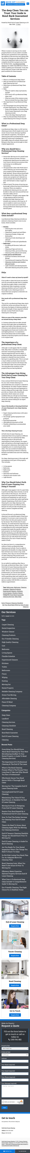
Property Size (6, 1046)
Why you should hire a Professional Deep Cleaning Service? (14, 82)
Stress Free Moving (9, 695)
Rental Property (8, 688)
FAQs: (5, 89)
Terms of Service (23, 1141)
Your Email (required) (8, 1071)
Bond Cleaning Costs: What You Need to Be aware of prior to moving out (13, 865)
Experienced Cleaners (9, 591)
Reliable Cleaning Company (12, 691)
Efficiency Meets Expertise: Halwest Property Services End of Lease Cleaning (14, 873)
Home (3, 1144)
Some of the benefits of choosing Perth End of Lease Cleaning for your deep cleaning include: (16, 111)
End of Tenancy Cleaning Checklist (12, 603)
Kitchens (20, 591)
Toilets (4, 667)
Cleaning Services (8, 597)
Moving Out (6, 684)
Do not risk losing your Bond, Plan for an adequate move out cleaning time (15, 857)
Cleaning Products (15, 589)
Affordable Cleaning (9, 698)
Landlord (5, 719)
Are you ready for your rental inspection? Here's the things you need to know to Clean (15, 849)
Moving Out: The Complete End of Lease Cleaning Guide (14, 787)
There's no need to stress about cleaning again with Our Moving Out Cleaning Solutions (14, 827)
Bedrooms (17, 587)
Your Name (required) (8, 1064)
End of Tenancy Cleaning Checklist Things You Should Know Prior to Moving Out (15, 835)
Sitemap (11, 1142)
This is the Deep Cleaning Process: (15, 115)
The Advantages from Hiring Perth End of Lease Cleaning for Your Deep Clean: (15, 106)
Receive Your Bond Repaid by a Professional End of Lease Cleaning (15, 812)
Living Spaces (7, 593)
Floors (4, 674)
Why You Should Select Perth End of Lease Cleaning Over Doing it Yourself (14, 117)
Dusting (5, 681)
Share (18, 24)
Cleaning (5, 740)
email (7, 616)
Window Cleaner (17, 593)
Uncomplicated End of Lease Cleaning (12, 793)
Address (4, 1058)
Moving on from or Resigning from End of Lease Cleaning (13, 807)
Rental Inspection (8, 628)
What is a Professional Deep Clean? (14, 80)
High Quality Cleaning (10, 642)
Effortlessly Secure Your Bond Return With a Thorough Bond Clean (13, 780)
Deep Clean (18, 597)
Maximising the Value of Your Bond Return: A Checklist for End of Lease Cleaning (14, 800)
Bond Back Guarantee (16, 595)
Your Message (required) (9, 1083)
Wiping (4, 677)
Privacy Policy (5, 1142)
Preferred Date (6, 1052)
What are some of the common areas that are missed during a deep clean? (16, 99)
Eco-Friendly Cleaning (10, 639)
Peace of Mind (7, 702)
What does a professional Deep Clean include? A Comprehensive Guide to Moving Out (14, 881)
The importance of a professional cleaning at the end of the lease (14, 763)
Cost (3, 646)
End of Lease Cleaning (10, 736)
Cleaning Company (9, 705)
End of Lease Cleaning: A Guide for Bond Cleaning (15, 842)
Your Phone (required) (8, 1077)
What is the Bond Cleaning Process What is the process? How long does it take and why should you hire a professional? (15, 771)
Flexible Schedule (8, 656)
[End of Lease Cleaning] (13, 5)
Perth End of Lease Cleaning (8, 1141)
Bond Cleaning (7, 729)
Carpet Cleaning (8, 624)
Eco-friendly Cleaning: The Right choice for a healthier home (14, 888)
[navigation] (28, 4)
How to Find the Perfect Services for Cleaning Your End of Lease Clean (14, 819)
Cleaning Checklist (9, 726)
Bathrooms (10, 587)
